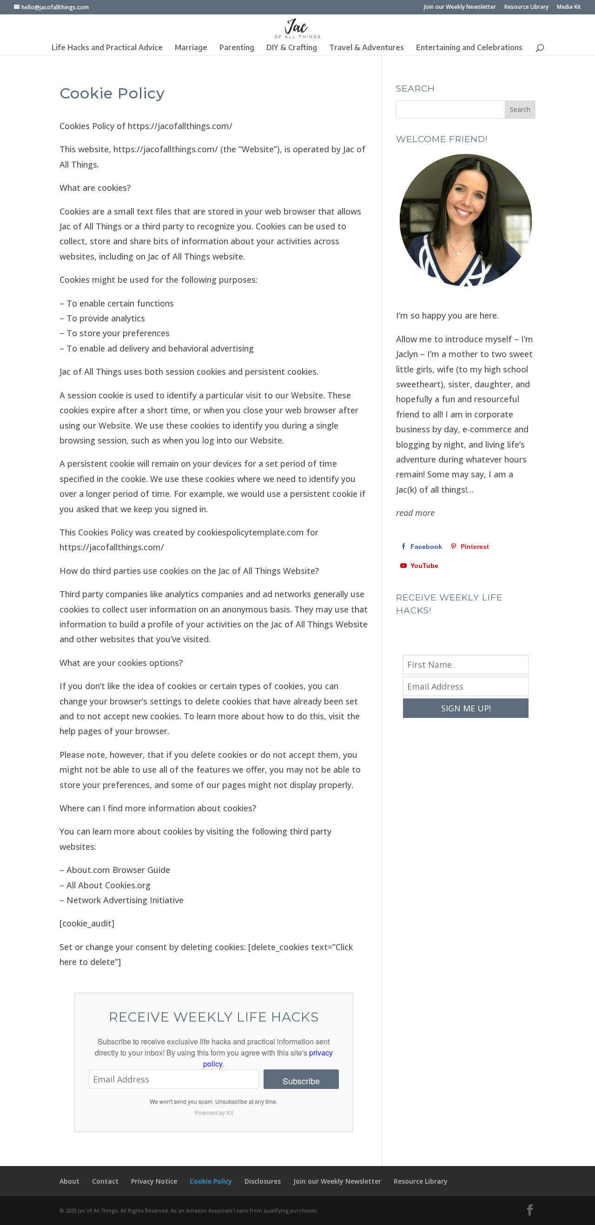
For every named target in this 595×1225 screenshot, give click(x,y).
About (69, 1181)
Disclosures (263, 1181)
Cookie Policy (211, 1181)
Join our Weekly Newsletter (460, 7)
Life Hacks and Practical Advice (107, 48)
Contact (105, 1181)
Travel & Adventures (366, 48)
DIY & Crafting (291, 48)
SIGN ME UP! (466, 708)
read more (415, 512)
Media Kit (569, 7)
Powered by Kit (214, 1112)
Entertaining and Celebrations (469, 48)
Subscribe (301, 1081)
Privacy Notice (154, 1181)
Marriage (191, 48)
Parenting (236, 48)
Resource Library (526, 7)
